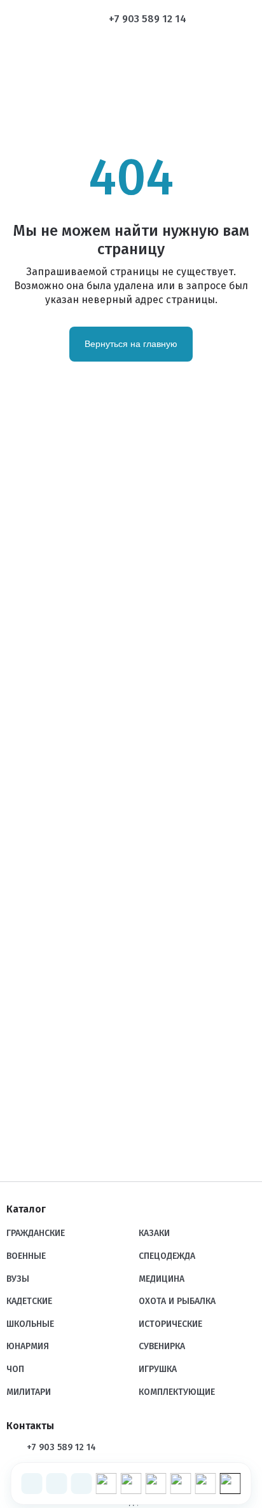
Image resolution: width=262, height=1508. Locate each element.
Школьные (30, 1324)
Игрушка (158, 1369)
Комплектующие (177, 1392)
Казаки (154, 1233)
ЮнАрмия (27, 1346)
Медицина (161, 1279)
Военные (26, 1256)
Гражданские (35, 1233)
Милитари (28, 1392)
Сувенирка (162, 1346)
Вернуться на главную (131, 344)
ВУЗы (17, 1279)
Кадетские (29, 1301)
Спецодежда (167, 1256)
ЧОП (15, 1369)
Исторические (170, 1324)
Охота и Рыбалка (177, 1301)
